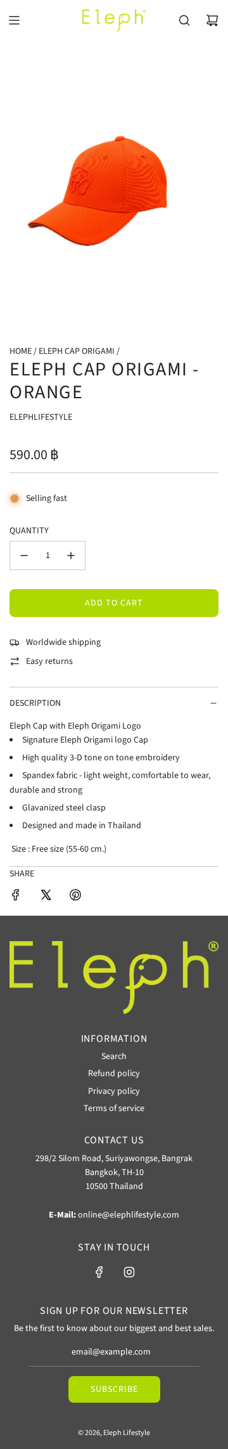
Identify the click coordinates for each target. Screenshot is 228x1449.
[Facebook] (99, 1272)
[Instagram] (129, 1272)
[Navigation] (14, 20)
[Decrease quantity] (24, 555)
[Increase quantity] (71, 555)
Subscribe (114, 1389)
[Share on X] (46, 897)
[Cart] (212, 20)
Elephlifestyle (41, 417)
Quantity (29, 530)
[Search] (184, 20)
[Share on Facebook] (16, 897)
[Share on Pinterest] (75, 897)
